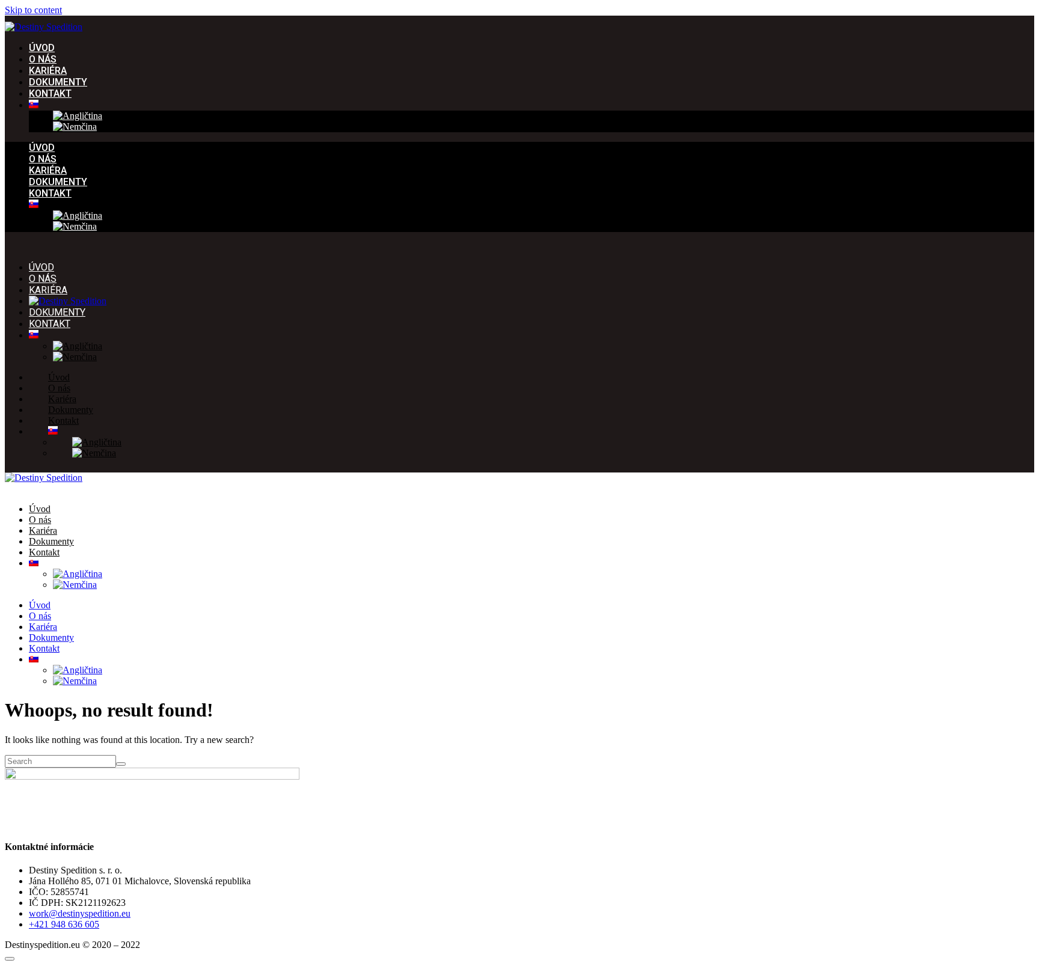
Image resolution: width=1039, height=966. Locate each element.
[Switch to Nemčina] (75, 126)
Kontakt (50, 93)
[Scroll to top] (9, 959)
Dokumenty (58, 82)
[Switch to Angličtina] (77, 116)
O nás (43, 59)
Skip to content (33, 10)
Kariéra (48, 70)
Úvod (42, 47)
